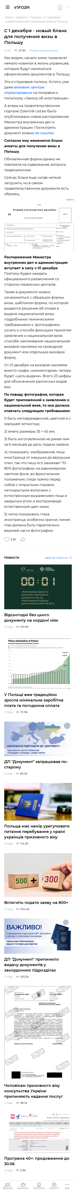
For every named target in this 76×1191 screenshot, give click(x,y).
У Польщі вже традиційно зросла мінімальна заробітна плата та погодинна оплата (33, 700)
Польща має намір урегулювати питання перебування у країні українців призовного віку (37, 831)
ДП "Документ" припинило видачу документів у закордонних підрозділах (31, 965)
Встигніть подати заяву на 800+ (36, 902)
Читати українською (43, 50)
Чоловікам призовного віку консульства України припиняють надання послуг (33, 1091)
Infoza (22, 8)
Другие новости (56, 557)
